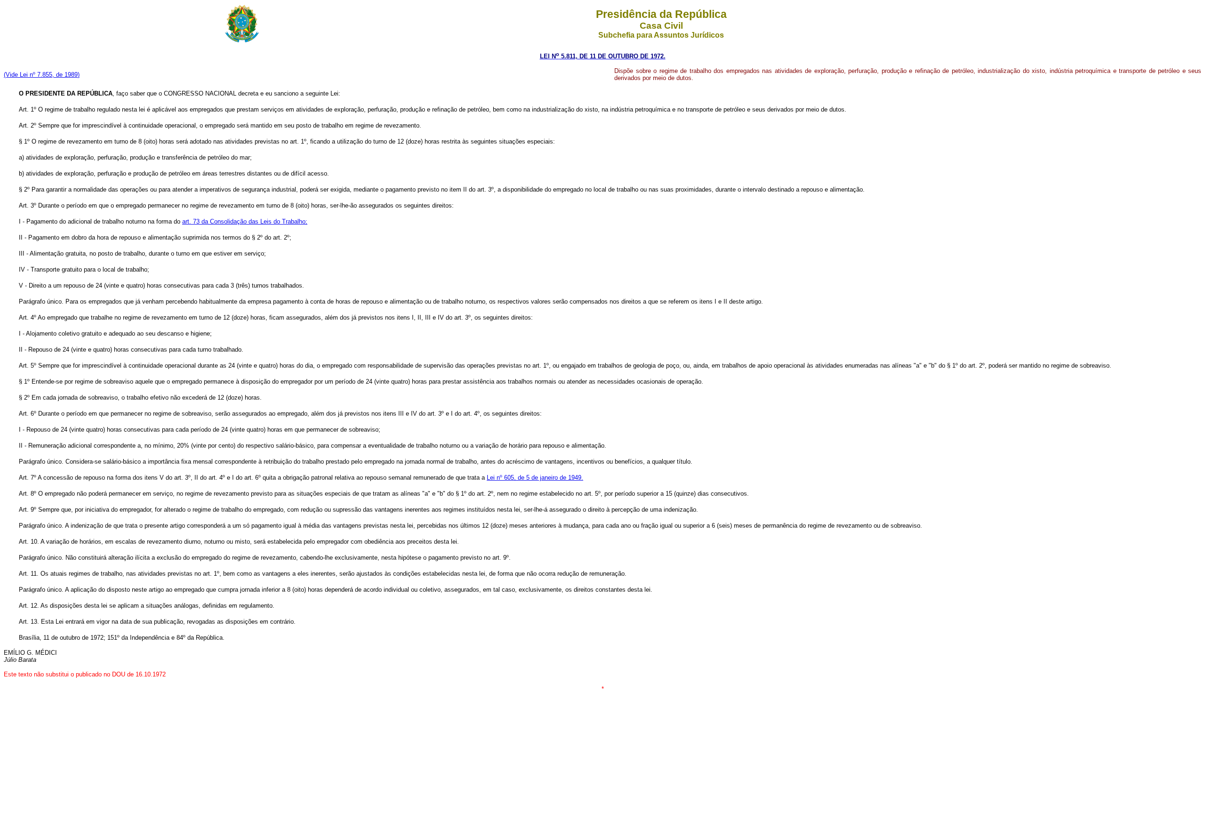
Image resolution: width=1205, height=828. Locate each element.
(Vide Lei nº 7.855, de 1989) (42, 74)
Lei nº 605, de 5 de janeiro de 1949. (535, 477)
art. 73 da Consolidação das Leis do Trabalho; (244, 221)
